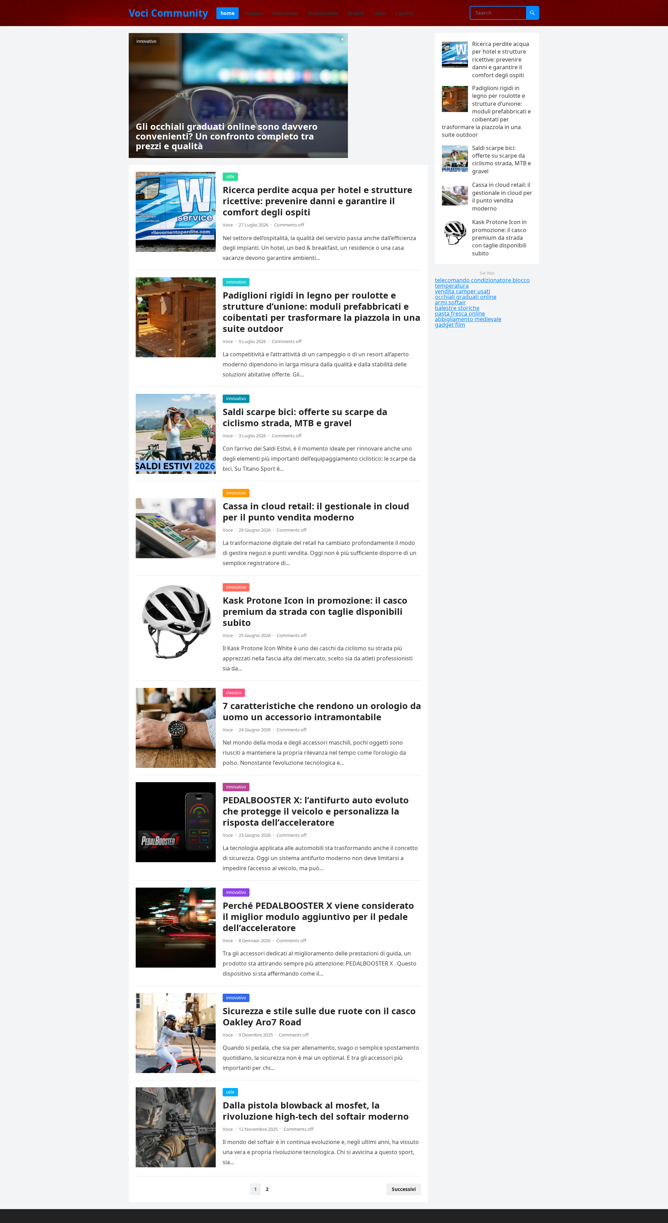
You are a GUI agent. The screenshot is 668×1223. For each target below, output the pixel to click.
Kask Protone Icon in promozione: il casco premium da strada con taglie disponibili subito (315, 611)
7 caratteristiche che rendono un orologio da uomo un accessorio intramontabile (322, 711)
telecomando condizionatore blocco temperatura (482, 282)
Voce (228, 225)
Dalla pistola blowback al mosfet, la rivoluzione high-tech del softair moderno (316, 1110)
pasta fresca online (460, 313)
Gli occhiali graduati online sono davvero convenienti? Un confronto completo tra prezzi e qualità (227, 136)
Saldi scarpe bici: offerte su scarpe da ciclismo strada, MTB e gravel (305, 417)
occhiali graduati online (465, 297)
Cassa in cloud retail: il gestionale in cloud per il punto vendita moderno (316, 511)
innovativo (146, 41)
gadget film (450, 324)
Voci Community (168, 12)
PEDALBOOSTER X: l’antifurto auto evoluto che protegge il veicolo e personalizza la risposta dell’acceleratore (316, 811)
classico (233, 693)
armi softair (450, 302)
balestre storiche (457, 308)
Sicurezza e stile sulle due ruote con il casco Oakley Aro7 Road (319, 1016)
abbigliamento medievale (468, 319)
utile (230, 177)
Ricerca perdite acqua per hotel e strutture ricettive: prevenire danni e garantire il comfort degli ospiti (317, 201)
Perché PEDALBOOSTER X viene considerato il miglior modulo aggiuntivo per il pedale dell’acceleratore (318, 916)
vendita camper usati (462, 291)
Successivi (404, 1189)
